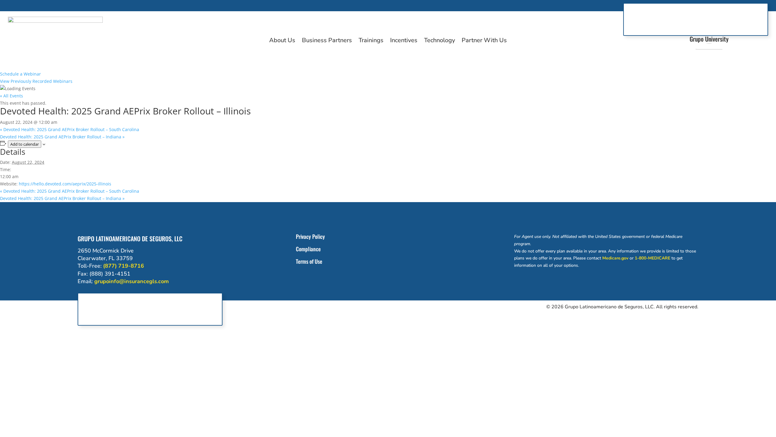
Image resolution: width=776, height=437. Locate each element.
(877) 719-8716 (123, 265)
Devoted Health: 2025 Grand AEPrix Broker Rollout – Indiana (62, 137)
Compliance (308, 249)
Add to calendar (24, 144)
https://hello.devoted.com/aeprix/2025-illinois (65, 184)
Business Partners (327, 41)
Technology (439, 41)
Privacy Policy (310, 236)
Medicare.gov (615, 258)
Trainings (371, 41)
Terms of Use (309, 261)
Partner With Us (484, 41)
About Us (282, 41)
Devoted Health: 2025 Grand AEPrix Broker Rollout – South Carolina (69, 129)
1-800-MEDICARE (652, 258)
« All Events (11, 96)
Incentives (403, 41)
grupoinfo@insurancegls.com (131, 281)
